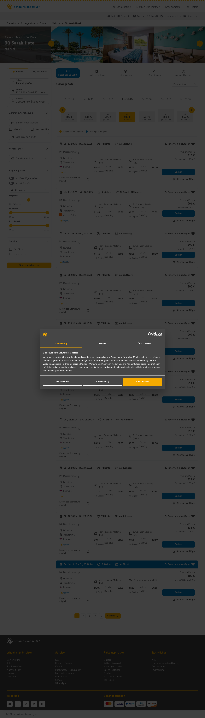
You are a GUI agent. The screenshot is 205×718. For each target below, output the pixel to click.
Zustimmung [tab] (61, 343)
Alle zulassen (142, 381)
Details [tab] (102, 343)
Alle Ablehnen (62, 381)
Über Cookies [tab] (144, 343)
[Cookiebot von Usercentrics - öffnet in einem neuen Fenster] (150, 334)
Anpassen (101, 381)
